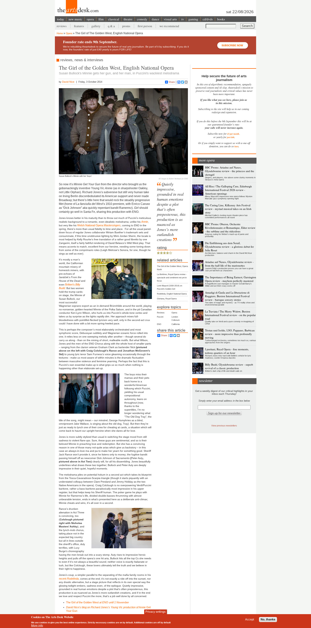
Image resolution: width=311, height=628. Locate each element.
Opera (69, 33)
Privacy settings (155, 611)
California (176, 324)
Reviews (160, 313)
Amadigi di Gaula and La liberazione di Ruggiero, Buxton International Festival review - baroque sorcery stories (227, 296)
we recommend (169, 26)
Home (60, 33)
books (221, 19)
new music (75, 19)
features (79, 26)
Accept (249, 619)
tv (182, 19)
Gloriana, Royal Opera (167, 299)
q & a (111, 26)
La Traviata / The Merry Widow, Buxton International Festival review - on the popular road (230, 315)
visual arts (170, 19)
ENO (159, 324)
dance (155, 19)
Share (172, 82)
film (101, 19)
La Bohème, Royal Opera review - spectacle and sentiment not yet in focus (172, 277)
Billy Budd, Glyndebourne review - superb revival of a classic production (229, 366)
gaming (193, 19)
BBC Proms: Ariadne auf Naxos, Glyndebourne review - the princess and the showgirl (229, 171)
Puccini (160, 317)
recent (69, 578)
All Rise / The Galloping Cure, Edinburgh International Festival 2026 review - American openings (228, 189)
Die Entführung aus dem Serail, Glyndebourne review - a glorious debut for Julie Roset (229, 246)
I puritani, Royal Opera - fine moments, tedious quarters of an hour (227, 351)
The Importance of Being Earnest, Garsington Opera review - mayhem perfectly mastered (230, 279)
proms (126, 26)
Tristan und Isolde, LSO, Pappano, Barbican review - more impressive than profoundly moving (230, 333)
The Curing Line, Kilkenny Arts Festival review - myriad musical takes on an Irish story (228, 208)
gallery (95, 26)
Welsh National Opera (99, 225)
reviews (62, 26)
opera (90, 19)
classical (113, 19)
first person (145, 26)
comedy (142, 19)
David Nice (68, 81)
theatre (128, 19)
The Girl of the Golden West (97, 602)
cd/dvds (208, 19)
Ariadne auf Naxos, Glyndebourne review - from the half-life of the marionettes (229, 263)
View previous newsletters (224, 425)
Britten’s (70, 284)
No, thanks (268, 619)
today (60, 19)
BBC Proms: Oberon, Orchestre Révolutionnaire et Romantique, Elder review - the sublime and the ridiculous (230, 227)
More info (37, 625)
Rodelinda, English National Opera (172, 294)
